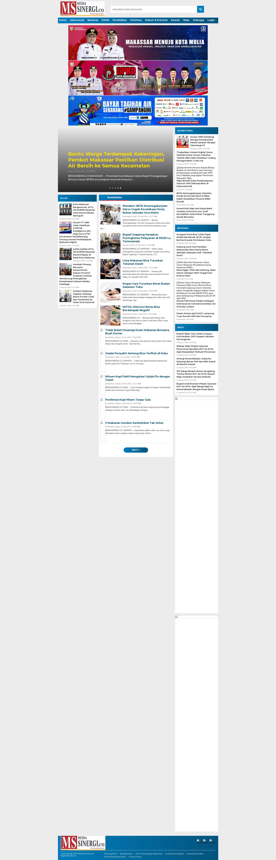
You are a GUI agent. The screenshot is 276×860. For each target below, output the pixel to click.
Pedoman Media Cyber (115, 857)
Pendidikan (120, 20)
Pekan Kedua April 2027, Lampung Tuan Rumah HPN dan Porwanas (195, 315)
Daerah (175, 20)
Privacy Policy (135, 857)
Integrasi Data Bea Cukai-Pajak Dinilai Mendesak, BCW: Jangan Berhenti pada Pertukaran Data (194, 237)
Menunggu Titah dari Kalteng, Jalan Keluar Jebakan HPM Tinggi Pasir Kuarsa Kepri (196, 273)
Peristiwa (136, 20)
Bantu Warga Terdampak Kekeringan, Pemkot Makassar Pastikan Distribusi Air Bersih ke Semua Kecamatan (113, 160)
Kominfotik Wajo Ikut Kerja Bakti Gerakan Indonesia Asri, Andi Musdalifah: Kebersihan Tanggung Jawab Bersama (195, 212)
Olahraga (198, 20)
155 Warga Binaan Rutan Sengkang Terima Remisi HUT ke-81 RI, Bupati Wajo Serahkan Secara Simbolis (196, 374)
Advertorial (77, 20)
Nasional (93, 20)
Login (211, 20)
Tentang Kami (110, 854)
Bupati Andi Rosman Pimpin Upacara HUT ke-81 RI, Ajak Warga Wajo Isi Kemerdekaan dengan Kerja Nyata (196, 386)
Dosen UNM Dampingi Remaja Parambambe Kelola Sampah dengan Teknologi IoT (202, 141)
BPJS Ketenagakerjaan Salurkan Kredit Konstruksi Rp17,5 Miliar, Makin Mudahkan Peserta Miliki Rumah (194, 197)
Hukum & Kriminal (156, 20)
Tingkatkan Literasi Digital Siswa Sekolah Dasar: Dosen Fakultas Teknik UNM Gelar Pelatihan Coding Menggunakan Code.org (196, 156)
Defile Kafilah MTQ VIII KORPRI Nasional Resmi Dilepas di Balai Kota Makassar (84, 253)
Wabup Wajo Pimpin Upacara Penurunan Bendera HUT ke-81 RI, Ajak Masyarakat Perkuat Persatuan (196, 349)
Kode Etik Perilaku (195, 854)
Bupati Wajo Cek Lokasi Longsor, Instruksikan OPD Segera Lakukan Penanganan (195, 336)
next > (136, 450)
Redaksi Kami (126, 854)
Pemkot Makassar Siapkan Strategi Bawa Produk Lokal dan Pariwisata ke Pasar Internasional (83, 297)
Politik (105, 20)
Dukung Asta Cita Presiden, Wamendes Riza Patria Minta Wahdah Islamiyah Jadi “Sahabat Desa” (194, 251)
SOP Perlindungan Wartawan (149, 854)
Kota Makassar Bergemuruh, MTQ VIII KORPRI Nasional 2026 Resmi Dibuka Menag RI (84, 210)
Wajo (186, 20)
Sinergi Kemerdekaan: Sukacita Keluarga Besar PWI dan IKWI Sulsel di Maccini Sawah (196, 361)
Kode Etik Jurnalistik (174, 854)
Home (63, 20)
